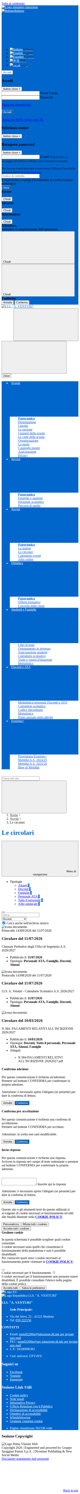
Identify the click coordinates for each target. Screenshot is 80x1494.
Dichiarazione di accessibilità (28, 1410)
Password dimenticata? (16, 104)
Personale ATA (29, 896)
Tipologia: (16, 961)
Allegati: (15, 1050)
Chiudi (7, 199)
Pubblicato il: (18, 957)
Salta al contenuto (13, 3)
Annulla (7, 302)
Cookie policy (19, 1395)
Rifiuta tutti (35, 1224)
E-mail (44, 156)
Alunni (24, 885)
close (6, 375)
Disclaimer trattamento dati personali (25, 1458)
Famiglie (25, 892)
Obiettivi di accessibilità (25, 1413)
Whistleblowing (20, 1417)
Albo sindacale (29, 904)
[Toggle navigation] (34, 357)
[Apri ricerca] (46, 324)
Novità (14, 818)
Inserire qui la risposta (52, 1184)
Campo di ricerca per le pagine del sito (26, 774)
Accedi (7, 72)
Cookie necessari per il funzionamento (27, 1272)
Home (14, 815)
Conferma (22, 302)
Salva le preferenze (33, 1287)
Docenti (24, 889)
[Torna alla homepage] (40, 306)
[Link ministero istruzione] (20, 7)
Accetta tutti (16, 1228)
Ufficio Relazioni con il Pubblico (31, 1406)
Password (46, 97)
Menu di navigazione (54, 873)
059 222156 (23, 1320)
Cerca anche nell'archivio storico (28, 923)
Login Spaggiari (33, 172)
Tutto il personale (30, 900)
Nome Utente (49, 93)
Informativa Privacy (22, 1402)
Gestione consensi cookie (26, 1421)
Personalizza (11, 1224)
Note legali (17, 1399)
